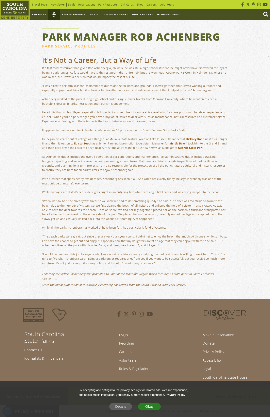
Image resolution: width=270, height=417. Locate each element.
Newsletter (58, 4)
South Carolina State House (225, 377)
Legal (207, 368)
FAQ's (123, 334)
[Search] (265, 14)
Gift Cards (127, 4)
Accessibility (212, 360)
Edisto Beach (83, 143)
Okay (149, 406)
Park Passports (108, 4)
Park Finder (39, 14)
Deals (71, 4)
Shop (140, 4)
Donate (209, 343)
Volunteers (167, 4)
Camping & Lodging (73, 14)
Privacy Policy (213, 351)
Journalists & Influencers (43, 358)
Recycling (126, 343)
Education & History (116, 14)
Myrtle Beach (178, 143)
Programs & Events (168, 14)
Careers (151, 4)
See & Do (94, 14)
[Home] (15, 10)
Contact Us (33, 350)
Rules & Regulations (135, 368)
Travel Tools (40, 4)
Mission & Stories (142, 14)
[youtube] (149, 314)
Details (120, 406)
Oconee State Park (190, 148)
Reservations (86, 4)
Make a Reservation (218, 334)
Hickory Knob (195, 139)
